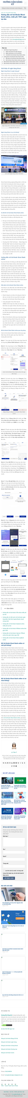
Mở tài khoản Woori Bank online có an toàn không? (15, 63)
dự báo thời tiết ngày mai (7, 1029)
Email (5, 856)
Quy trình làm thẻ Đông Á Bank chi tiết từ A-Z (12, 995)
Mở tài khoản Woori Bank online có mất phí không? (15, 61)
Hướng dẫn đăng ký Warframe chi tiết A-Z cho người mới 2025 (7, 787)
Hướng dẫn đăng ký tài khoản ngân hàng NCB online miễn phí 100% (6, 817)
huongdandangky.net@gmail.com (13, 1075)
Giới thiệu (6, 1092)
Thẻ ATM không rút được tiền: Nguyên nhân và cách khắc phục (12, 903)
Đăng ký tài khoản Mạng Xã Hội (9, 1038)
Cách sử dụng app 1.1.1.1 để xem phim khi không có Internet (12, 972)
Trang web (5, 863)
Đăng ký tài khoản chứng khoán (9, 1045)
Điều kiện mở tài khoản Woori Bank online (15, 58)
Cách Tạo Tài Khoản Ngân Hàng (8, 12)
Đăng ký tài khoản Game (7, 1052)
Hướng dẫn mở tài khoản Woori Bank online (14, 56)
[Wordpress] (14, 766)
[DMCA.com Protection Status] (6, 1025)
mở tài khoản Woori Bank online (11, 717)
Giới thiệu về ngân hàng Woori (10, 50)
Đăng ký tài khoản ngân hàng (9, 1042)
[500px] (24, 763)
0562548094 (8, 1071)
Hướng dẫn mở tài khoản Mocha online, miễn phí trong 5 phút (20, 817)
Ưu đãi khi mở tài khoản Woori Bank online (15, 55)
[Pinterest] (16, 763)
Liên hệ (11, 1092)
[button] (25, 3)
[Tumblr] (18, 763)
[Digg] (5, 763)
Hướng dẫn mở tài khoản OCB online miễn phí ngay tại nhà (20, 787)
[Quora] (22, 763)
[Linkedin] (12, 763)
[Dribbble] (10, 763)
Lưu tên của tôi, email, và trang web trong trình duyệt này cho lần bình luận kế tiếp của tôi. (13, 873)
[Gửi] (25, 8)
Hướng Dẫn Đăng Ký (12, 3)
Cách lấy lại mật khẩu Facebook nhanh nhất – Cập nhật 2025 (13, 949)
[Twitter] (20, 763)
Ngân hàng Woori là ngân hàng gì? (14, 51)
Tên (4, 849)
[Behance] (3, 763)
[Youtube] (16, 766)
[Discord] (7, 763)
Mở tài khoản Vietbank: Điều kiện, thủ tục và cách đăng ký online (20, 801)
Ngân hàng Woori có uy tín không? (14, 53)
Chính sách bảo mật (19, 1092)
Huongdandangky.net (18, 39)
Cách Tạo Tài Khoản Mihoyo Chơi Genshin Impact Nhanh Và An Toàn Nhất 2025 (7, 802)
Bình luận (5, 836)
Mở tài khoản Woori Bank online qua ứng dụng (16, 60)
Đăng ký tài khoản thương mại (9, 1049)
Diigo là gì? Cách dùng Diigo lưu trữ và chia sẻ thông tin (13, 926)
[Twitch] (12, 766)
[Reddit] (14, 763)
